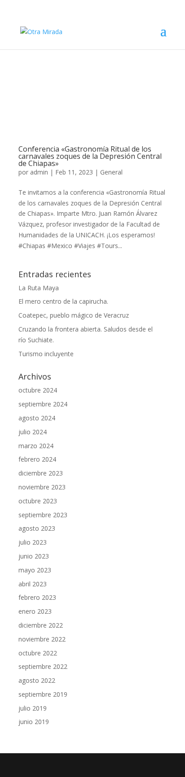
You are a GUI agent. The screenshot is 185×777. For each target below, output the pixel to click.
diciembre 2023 (40, 473)
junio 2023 (33, 556)
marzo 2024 (35, 445)
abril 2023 (32, 584)
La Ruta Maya (38, 288)
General (111, 172)
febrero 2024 (37, 459)
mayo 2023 (34, 570)
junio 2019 (33, 721)
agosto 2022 (36, 680)
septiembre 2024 (42, 404)
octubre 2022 (37, 653)
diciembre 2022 (40, 625)
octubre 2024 (37, 390)
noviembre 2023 (42, 487)
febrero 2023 (37, 597)
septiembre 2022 (42, 666)
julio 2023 (32, 542)
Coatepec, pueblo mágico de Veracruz (73, 315)
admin (39, 172)
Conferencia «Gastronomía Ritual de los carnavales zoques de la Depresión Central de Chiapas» (90, 156)
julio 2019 (32, 708)
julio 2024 (32, 432)
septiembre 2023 (42, 515)
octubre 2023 (37, 501)
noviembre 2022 (42, 639)
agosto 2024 (36, 418)
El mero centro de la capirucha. (63, 301)
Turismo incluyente (46, 353)
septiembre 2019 (42, 694)
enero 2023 (35, 611)
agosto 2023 (36, 528)
